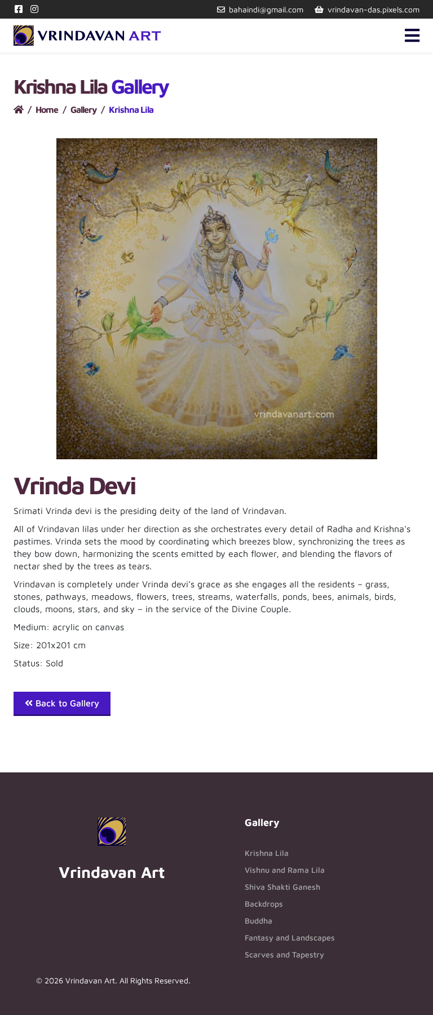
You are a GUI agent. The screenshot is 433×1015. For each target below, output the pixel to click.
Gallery (83, 109)
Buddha (258, 920)
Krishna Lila (267, 853)
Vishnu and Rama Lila (285, 870)
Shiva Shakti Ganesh (282, 886)
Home (47, 109)
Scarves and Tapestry (284, 954)
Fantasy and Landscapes (290, 937)
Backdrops (264, 903)
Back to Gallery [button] (66, 703)
